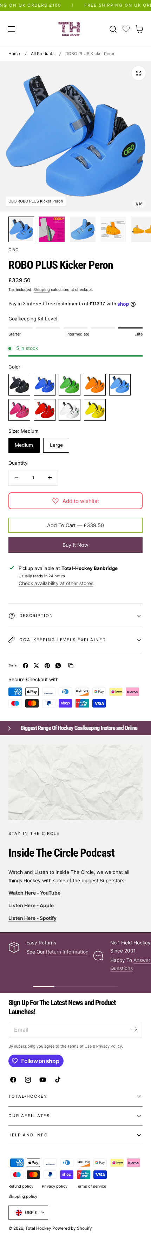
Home (14, 53)
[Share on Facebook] (25, 665)
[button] (11, 28)
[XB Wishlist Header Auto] (126, 29)
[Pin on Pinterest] (47, 665)
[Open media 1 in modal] (138, 73)
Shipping (41, 289)
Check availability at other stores (56, 583)
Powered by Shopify (72, 1228)
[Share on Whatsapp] (58, 665)
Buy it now (75, 545)
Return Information (67, 952)
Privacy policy (54, 1186)
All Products (42, 53)
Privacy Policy (109, 1046)
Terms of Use (80, 1046)
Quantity (17, 463)
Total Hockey (38, 1228)
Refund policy (20, 1186)
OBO (13, 249)
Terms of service (91, 1186)
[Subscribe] (134, 1029)
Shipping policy (22, 1196)
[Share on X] (36, 665)
